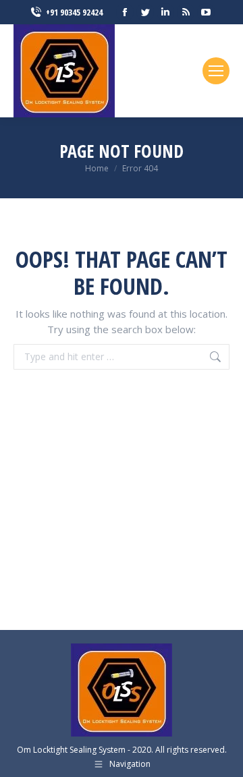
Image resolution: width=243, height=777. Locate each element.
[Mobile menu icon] (216, 70)
